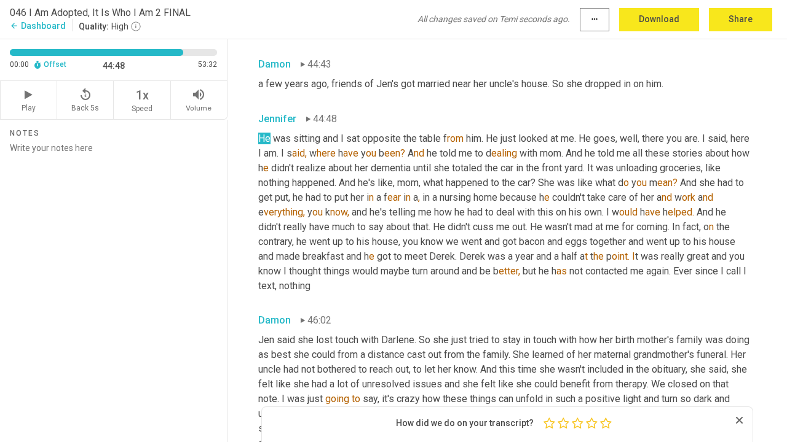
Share (741, 19)
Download (659, 19)
